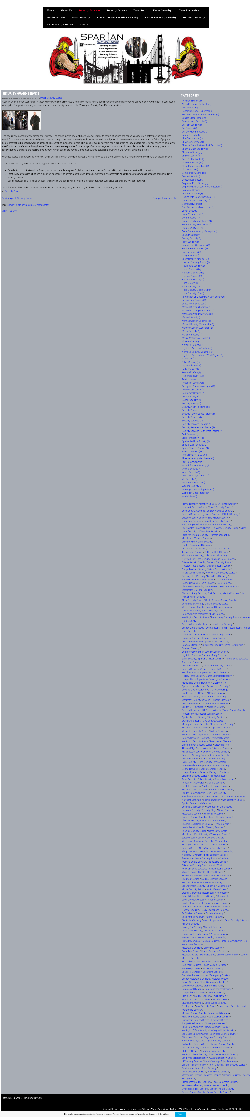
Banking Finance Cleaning (194, 1064)
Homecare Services (192, 521)
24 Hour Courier (189, 999)
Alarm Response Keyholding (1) (197, 104)
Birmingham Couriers (213, 813)
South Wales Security (215, 1003)
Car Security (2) (189, 128)
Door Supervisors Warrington (196, 641)
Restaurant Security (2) (193, 393)
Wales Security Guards (193, 607)
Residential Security (219, 755)
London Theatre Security (222, 1089)
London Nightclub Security (220, 511)
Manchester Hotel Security (219, 676)
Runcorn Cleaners (220, 700)
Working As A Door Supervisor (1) (198, 489)
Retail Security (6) (190, 396)
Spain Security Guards (233, 800)
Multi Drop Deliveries (192, 1085)
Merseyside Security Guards (195, 844)
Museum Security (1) (192, 341)
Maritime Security (211, 800)
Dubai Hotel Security (212, 645)
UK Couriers (205, 999)
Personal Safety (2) (191, 372)
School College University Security (198, 896)
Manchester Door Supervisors (196, 672)
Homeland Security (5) (193, 272)
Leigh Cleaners (220, 672)
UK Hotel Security (229, 514)
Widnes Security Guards (193, 872)
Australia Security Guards (222, 1058)
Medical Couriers (231, 593)
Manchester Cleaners (220, 741)
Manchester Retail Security (195, 789)
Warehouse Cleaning (192, 1075)
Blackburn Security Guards (194, 776)
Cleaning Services (214, 827)
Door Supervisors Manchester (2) (198, 207)
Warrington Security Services (196, 700)
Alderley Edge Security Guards (196, 748)
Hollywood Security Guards (225, 528)
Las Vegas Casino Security (223, 1034)
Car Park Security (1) (192, 125)
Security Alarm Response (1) (196, 407)
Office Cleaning (207, 982)
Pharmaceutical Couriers (194, 1071)
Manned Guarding (211, 796)
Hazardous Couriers (212, 968)
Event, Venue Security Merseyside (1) (200, 231)
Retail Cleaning (211, 1061)
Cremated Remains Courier (195, 975)
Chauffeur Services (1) (193, 142)
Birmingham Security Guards (195, 1020)
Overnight (197, 855)
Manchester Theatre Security (196, 538)
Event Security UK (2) (192, 228)
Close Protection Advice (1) (195, 166)
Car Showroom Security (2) (195, 131)
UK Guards (220, 937)
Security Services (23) (193, 420)
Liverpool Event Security (213, 1051)
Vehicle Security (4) (191, 468)
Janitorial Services (191, 610)
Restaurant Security (213, 930)
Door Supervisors (190, 583)
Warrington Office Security (194, 1030)
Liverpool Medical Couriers (195, 1089)
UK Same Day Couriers (219, 548)
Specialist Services (191, 972)
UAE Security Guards (213, 721)
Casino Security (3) (191, 135)
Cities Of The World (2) (193, 159)
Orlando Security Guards (218, 565)
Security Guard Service (20, 93)
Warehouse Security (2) (193, 482)
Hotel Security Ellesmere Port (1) (198, 290)
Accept (180, 1114)
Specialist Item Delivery (193, 686)
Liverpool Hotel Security (193, 992)
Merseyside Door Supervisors (196, 682)
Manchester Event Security (195, 727)
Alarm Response (211, 920)
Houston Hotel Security (193, 565)
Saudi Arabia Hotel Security (195, 1058)
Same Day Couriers (233, 645)
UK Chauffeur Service (192, 1003)
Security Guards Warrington (195, 614)
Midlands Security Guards (194, 1016)
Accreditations (229, 796)
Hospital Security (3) (192, 276)
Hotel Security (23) (191, 286)
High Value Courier (210, 514)
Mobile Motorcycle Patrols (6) (196, 338)
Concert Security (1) (192, 176)
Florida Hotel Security (192, 555)
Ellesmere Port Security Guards (197, 744)
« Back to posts (9, 211)
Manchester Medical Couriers (196, 1082)
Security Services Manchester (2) (198, 427)
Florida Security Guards (215, 855)
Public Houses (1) (190, 379)
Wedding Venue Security (194, 861)
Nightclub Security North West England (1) (202, 355)
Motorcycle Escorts (191, 813)
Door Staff (140, 10)
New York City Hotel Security (196, 559)
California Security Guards (194, 634)
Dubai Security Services (193, 511)
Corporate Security (191, 810)
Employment (188, 1006)
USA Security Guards (211, 710)
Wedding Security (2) (192, 486)
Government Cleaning (192, 603)
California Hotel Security (216, 552)
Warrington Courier (219, 834)
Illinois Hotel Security (218, 517)
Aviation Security (220, 641)
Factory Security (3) (191, 238)
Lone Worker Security (219, 1016)
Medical (224, 906)
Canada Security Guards (216, 651)
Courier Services (209, 769)
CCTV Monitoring (218, 689)
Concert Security (190, 906)
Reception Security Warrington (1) (198, 386)
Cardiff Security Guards (220, 507)
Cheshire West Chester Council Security (202, 713)
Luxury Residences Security (214, 910)
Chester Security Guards (220, 817)
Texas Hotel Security (192, 552)
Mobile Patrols (56, 17)
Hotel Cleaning (215, 1064)
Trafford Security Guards (236, 658)
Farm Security (217, 614)
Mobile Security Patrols (193, 889)
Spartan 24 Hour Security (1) (196, 441)
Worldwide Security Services (215, 703)
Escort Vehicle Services (214, 965)
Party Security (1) (190, 369)
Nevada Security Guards (217, 1027)
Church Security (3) (191, 155)
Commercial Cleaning (192, 651)
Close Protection (189, 10)
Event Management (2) (193, 214)
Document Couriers (191, 965)
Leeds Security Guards (193, 827)
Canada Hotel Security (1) (194, 121)
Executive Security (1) (192, 235)
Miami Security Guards (219, 569)
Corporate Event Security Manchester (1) (202, 186)
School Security (215, 917)
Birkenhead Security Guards (195, 865)
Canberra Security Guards (219, 562)
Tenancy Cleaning (212, 1075)
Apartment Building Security (215, 786)
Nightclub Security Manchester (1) (198, 352)
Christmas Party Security (194, 593)
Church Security (219, 844)
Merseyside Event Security (195, 724)
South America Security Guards (220, 600)
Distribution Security (191, 920)
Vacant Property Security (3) (196, 465)
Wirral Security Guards (219, 868)
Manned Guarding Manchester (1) (198, 310)
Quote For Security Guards (195, 755)
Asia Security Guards (206, 1006)
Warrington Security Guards (217, 665)
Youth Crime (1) (189, 496)
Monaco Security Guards (194, 1013)
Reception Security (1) (193, 382)
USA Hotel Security (216, 793)
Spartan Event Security (193, 628)
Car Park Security (212, 927)
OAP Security (214, 593)
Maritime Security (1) (192, 334)
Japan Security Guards (219, 634)
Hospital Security (194, 17)
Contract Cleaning (190, 648)
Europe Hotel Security (192, 1023)
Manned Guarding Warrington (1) (197, 314)
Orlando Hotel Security (216, 555)
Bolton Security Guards (221, 789)
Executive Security (209, 906)
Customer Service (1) (192, 193)
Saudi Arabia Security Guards (223, 1054)
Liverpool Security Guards (194, 772)
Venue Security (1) (191, 472)
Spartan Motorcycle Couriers (196, 978)
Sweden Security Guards (216, 1085)
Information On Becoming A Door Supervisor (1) (205, 296)
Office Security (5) (191, 362)
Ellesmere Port (220, 682)
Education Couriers (191, 638)
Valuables (221, 982)
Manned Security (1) (192, 317)
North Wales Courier (216, 889)
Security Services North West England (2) (202, 431)
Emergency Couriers (220, 975)
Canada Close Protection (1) (196, 118)
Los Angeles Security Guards (196, 528)
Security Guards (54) (192, 417)
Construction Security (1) (194, 179)
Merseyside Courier (217, 861)
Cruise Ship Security (191, 721)
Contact (85, 24)
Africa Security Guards (192, 600)
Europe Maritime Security (194, 569)
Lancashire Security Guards (195, 934)
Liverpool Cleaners (220, 738)
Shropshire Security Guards (195, 851)
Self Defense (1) (190, 434)
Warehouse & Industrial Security (197, 841)
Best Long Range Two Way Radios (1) (200, 114)
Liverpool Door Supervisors (195, 679)
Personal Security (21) (193, 376)
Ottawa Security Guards (193, 562)
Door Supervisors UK (192, 665)
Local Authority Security (193, 917)
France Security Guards (222, 1044)
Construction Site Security (219, 807)
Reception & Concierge (193, 782)
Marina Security (221, 903)
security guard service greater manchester (28, 205)
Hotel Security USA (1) (193, 293)
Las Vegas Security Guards (195, 1034)
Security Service (190, 669)
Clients (241, 796)
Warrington (220, 882)
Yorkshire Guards (218, 934)
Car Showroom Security (193, 886)
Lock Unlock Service (192, 985)
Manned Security (190, 504)
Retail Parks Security (192, 930)
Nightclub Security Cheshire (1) (197, 348)
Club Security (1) (190, 169)
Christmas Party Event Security (197, 541)
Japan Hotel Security (228, 1006)
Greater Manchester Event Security (199, 1068)
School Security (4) (191, 400)
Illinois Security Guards (193, 572)
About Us (66, 10)
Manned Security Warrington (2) (197, 327)
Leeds (221, 769)
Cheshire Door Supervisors (195, 689)
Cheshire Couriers (220, 751)
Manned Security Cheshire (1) (196, 321)
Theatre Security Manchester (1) (198, 458)
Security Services (89, 10)
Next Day (186, 855)
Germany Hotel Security (193, 576)
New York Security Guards (194, 507)
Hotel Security (81, 17)
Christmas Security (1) (193, 152)
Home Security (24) (191, 269)
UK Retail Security (230, 920)
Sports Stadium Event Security (197, 903)
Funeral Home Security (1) (195, 248)
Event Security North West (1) (196, 224)
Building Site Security (192, 927)
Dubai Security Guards (192, 1027)
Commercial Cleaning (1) (194, 173)
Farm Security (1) (190, 241)
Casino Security (215, 899)
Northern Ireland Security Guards (198, 579)
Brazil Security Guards (231, 941)
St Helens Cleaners (219, 734)
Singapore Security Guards (216, 1037)
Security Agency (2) (191, 403)
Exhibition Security (214, 913)
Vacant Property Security (161, 17)
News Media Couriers (218, 1071)
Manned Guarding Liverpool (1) (196, 307)
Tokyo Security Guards (234, 710)
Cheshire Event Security (221, 724)
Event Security (163, 10)
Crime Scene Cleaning (228, 954)
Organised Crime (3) (191, 365)
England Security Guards (216, 603)
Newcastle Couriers (191, 800)
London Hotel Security (219, 1047)
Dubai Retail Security (217, 576)
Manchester (220, 762)
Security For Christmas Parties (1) (198, 413)
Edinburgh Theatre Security (195, 535)
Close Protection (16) (192, 162)
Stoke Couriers (225, 810)
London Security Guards (193, 793)
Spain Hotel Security (232, 628)
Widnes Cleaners (218, 731)
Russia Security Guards (218, 1092)
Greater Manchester (224, 779)
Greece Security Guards (193, 1092)
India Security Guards (235, 1064)
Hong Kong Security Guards (217, 521)
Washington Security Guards (195, 617)
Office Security (205, 779)
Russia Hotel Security (217, 686)
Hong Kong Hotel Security (194, 524)
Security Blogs (209, 810)
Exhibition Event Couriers (214, 638)
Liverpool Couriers (222, 748)
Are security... (165, 198)
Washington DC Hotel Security (197, 590)
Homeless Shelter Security (218, 989)
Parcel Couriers (220, 999)
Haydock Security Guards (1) (196, 262)
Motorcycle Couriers (192, 947)
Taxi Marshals (219, 996)
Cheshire (223, 858)
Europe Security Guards (193, 837)
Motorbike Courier (211, 961)
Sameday (222, 892)
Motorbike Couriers (191, 961)
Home (50, 10)
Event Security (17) (191, 217)
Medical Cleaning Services (214, 879)
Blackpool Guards (219, 1020)
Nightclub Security (191, 655)
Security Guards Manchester (196, 624)
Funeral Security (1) (191, 252)
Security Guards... (18, 198)
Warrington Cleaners (220, 679)
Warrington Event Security (194, 1054)
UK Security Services (60, 24)
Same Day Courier (190, 951)
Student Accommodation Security (117, 17)
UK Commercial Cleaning (194, 548)
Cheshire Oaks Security (193, 807)
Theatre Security (215, 872)
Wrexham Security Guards (194, 868)
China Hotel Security (192, 1037)
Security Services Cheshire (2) (196, 424)
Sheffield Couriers (215, 782)
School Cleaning (229, 1061)
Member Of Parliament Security (197, 882)
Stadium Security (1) (192, 451)
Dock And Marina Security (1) (196, 200)
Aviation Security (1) (191, 107)
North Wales (223, 875)
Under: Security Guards (51, 98)
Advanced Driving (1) (192, 100)
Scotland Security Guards (218, 607)
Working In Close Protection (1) (197, 493)
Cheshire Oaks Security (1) (195, 149)
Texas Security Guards (221, 851)
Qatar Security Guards (217, 1040)
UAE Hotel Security (227, 504)
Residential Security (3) (193, 389)
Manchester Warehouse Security (221, 586)
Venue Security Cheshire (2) (195, 475)
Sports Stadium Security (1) (195, 448)
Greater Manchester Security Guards (199, 858)
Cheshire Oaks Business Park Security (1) (202, 145)
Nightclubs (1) (189, 358)
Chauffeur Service (190, 879)
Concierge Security (191, 645)
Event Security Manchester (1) (197, 221)
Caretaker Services (224, 579)
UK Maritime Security (208, 531)
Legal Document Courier (225, 1082)
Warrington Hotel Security (213, 696)
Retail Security (189, 779)
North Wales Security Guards (213, 848)
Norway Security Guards (193, 1040)
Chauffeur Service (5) (192, 138)
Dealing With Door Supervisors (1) (198, 197)
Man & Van (187, 996)
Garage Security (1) (191, 255)
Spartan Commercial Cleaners (196, 803)
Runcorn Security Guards (194, 817)
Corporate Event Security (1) (196, 183)
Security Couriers (231, 1075)
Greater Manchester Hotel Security (199, 892)
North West (216, 865)
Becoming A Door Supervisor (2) (197, 111)
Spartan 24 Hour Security (210, 658)
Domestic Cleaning (219, 535)
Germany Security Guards (194, 1047)
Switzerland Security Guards (195, 1044)
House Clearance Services (214, 951)
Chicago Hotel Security (223, 559)
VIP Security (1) (189, 479)
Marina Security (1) (191, 331)
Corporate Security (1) (192, 190)
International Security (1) (194, 300)
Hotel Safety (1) (190, 283)
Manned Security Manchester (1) (198, 324)
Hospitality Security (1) (193, 279)
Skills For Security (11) (193, 438)
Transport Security (218, 776)
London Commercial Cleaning (196, 545)
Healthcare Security (191, 796)
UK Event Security (190, 1051)
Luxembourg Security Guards (225, 617)
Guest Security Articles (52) (195, 259)
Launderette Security (222, 624)
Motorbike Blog (207, 954)
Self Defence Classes (193, 913)
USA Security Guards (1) (193, 462)
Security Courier (216, 707)
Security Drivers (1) (191, 410)
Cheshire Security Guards (194, 820)
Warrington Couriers (218, 772)
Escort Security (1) (191, 210)
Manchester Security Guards (196, 751)
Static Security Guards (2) (194, 455)
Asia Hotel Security (191, 662)
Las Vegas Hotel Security (222, 1030)
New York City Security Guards (220, 572)
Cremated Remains (213, 985)
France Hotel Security (220, 524)
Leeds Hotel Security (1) (194, 303)
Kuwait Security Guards (213, 610)
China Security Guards (192, 586)
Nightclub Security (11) (193, 345)
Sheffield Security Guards (194, 831)
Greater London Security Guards (197, 937)
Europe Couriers (221, 824)
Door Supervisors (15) (192, 204)
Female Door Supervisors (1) (196, 245)
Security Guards (117, 10)
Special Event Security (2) (194, 444)
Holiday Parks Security (193, 676)
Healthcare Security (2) (193, 265)
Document (222, 896)
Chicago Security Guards (194, 517)
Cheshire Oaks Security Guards (197, 824)
